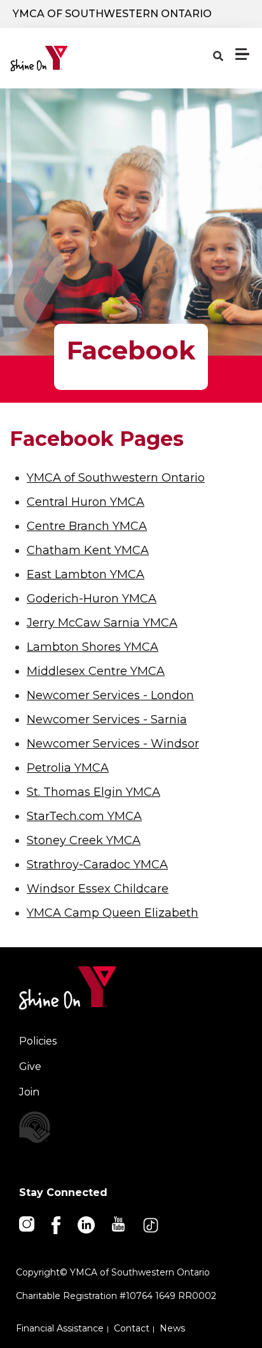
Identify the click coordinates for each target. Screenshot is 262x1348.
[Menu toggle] (242, 54)
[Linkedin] (87, 1224)
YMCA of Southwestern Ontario (112, 14)
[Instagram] (27, 1223)
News (172, 1328)
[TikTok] (152, 1224)
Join (29, 1092)
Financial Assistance (60, 1328)
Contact (131, 1328)
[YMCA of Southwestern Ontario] (67, 58)
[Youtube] (119, 1223)
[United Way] (131, 1127)
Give (30, 1066)
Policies (38, 1041)
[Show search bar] (218, 56)
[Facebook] (57, 1224)
